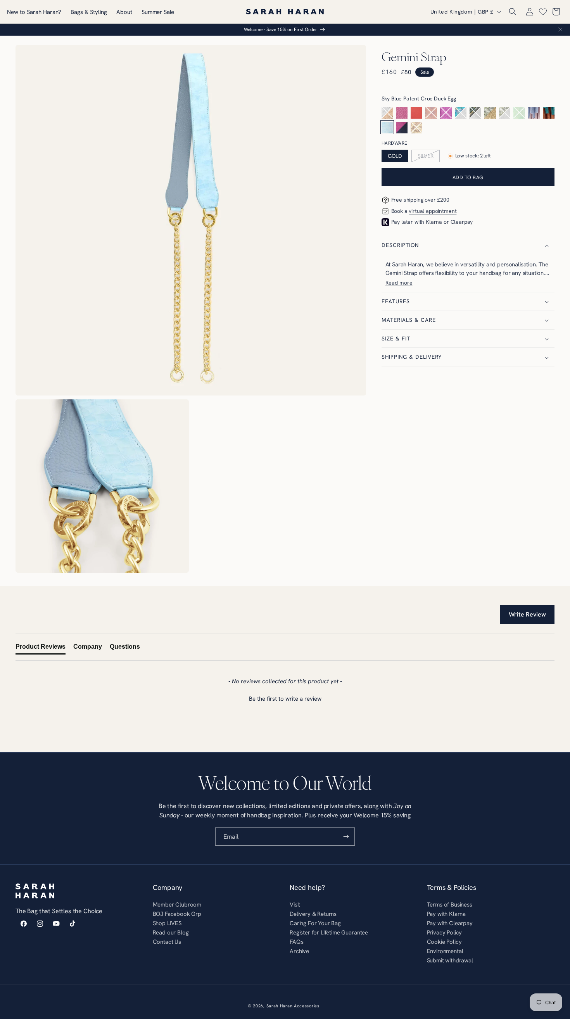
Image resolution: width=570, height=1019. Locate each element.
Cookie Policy (444, 941)
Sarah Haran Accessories (293, 1006)
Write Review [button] (527, 614)
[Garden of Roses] (431, 113)
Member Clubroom (177, 905)
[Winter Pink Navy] (402, 127)
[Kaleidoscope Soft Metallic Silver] (475, 113)
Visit (295, 905)
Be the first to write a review (285, 698)
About (124, 12)
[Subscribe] (345, 836)
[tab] (41, 648)
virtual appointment (432, 210)
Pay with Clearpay (450, 923)
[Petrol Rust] (548, 113)
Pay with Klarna (446, 913)
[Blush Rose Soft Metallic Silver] (387, 113)
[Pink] (402, 113)
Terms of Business (449, 905)
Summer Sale (158, 12)
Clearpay (462, 222)
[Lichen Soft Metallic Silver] (505, 113)
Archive (299, 951)
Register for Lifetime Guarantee (329, 932)
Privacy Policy (444, 932)
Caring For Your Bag (315, 923)
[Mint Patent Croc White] (519, 113)
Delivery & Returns (313, 913)
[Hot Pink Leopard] (446, 113)
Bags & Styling (89, 12)
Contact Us (167, 941)
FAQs (296, 941)
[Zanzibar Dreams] (416, 127)
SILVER (426, 156)
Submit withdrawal (450, 960)
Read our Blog (171, 932)
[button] (512, 11)
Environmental (445, 951)
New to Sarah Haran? (34, 12)
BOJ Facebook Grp (177, 913)
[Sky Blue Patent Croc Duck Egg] (387, 127)
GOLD (395, 156)
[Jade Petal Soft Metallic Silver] (460, 113)
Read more (399, 283)
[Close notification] (560, 29)
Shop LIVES (167, 923)
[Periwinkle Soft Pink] (534, 113)
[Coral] (416, 113)
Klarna (434, 222)
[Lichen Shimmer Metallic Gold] (490, 113)
